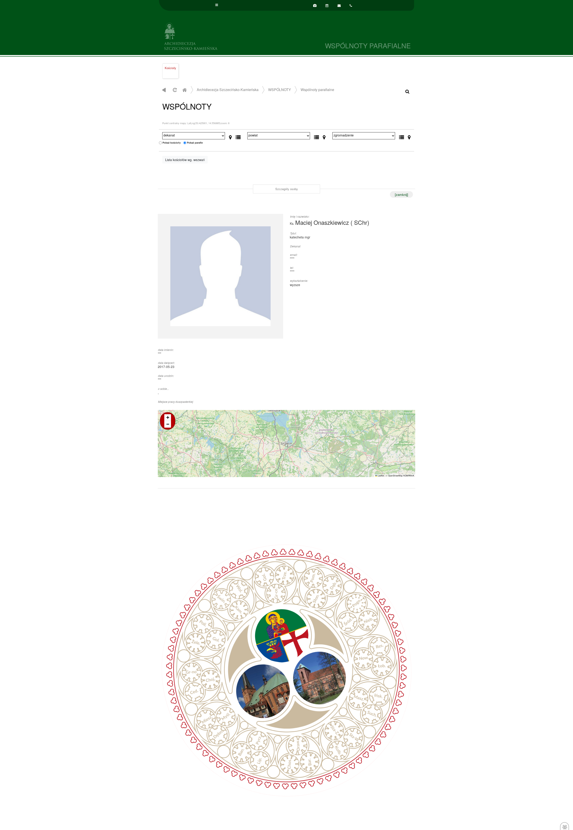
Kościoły (170, 68)
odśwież (174, 89)
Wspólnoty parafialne (317, 89)
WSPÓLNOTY (279, 89)
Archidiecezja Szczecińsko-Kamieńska (222, 35)
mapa (286, 443)
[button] (167, 417)
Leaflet (380, 475)
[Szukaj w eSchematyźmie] (407, 91)
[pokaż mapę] (230, 136)
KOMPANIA (408, 475)
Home (184, 89)
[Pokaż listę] (238, 136)
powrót (164, 89)
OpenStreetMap (395, 475)
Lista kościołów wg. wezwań (185, 159)
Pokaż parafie (195, 142)
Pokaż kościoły (171, 142)
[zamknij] (401, 194)
